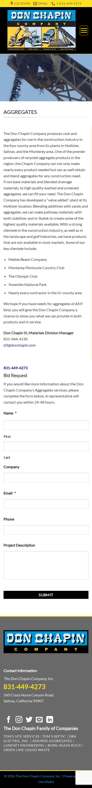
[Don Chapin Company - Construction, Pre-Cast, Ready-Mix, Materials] (41, 30)
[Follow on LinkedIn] (49, 720)
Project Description (19, 545)
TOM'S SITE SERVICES (21, 736)
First (7, 436)
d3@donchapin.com (20, 345)
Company (11, 466)
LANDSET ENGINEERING (24, 745)
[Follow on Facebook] (8, 720)
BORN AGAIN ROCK (64, 745)
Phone (9, 519)
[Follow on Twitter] (29, 720)
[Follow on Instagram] (19, 720)
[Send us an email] (39, 720)
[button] (84, 30)
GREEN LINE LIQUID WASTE (27, 750)
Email (10, 493)
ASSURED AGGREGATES (52, 741)
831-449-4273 (16, 367)
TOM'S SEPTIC (54, 736)
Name (10, 413)
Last (7, 457)
